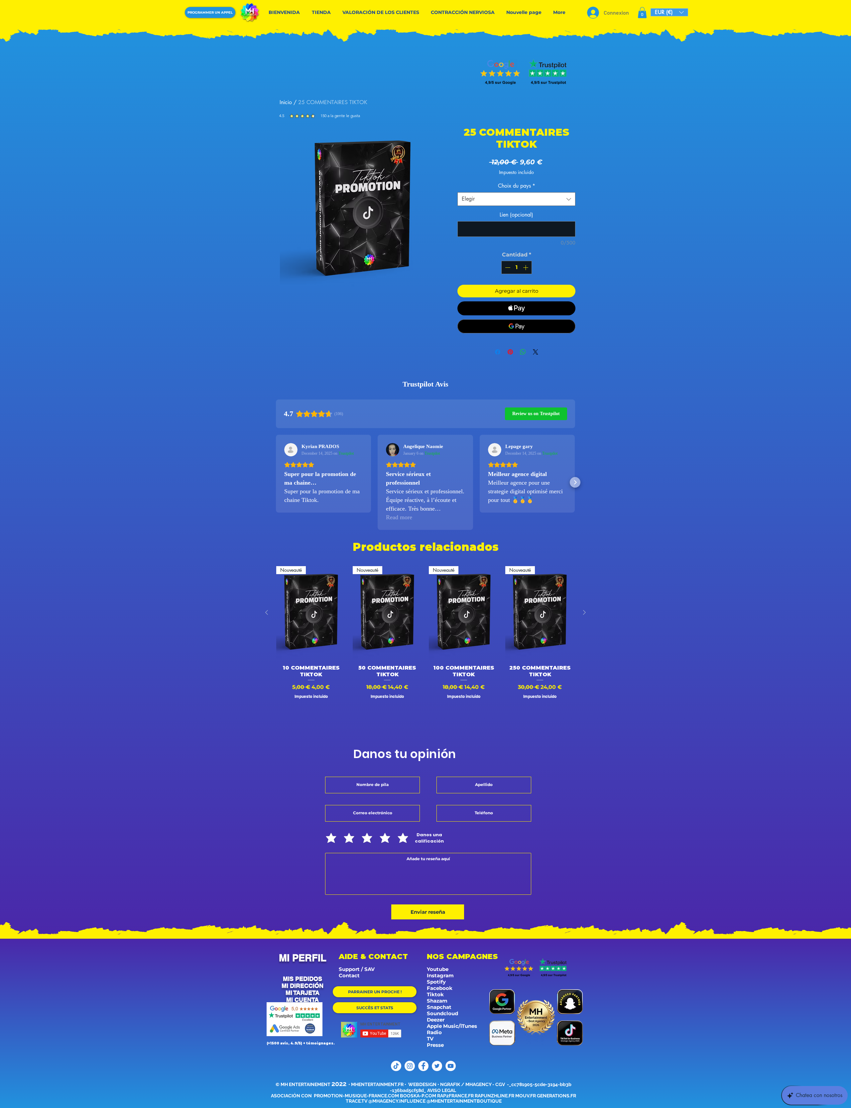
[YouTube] (450, 1066)
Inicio (286, 102)
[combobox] (516, 199)
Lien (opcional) (516, 214)
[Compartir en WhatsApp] (523, 352)
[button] (642, 12)
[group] (425, 645)
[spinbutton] (517, 267)
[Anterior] (267, 612)
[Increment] (526, 267)
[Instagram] (410, 1066)
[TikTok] (396, 1066)
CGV (500, 1084)
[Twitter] (437, 1066)
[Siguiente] (584, 612)
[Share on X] (536, 352)
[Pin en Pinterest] (510, 352)
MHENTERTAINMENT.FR (377, 1084)
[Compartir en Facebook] (498, 352)
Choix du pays (516, 185)
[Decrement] (507, 267)
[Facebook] (423, 1066)
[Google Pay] (516, 326)
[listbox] (669, 12)
